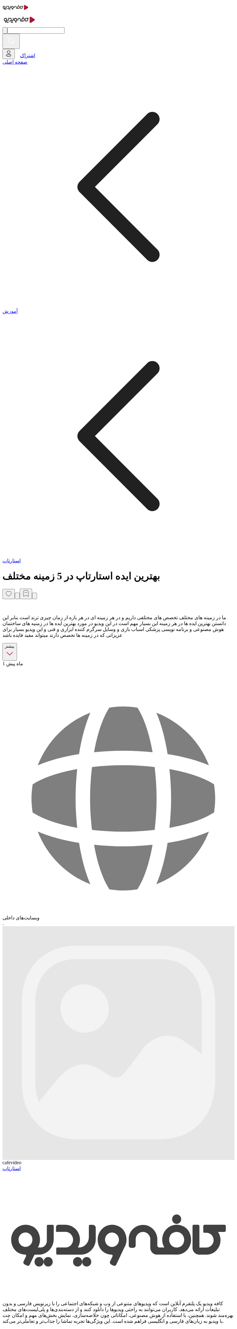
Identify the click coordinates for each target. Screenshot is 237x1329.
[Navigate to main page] (15, 10)
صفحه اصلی (14, 62)
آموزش (10, 311)
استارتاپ (11, 560)
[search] (11, 41)
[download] (34, 596)
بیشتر (10, 646)
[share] (17, 596)
